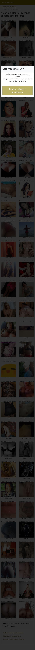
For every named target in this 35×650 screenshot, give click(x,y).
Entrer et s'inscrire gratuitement (17, 90)
